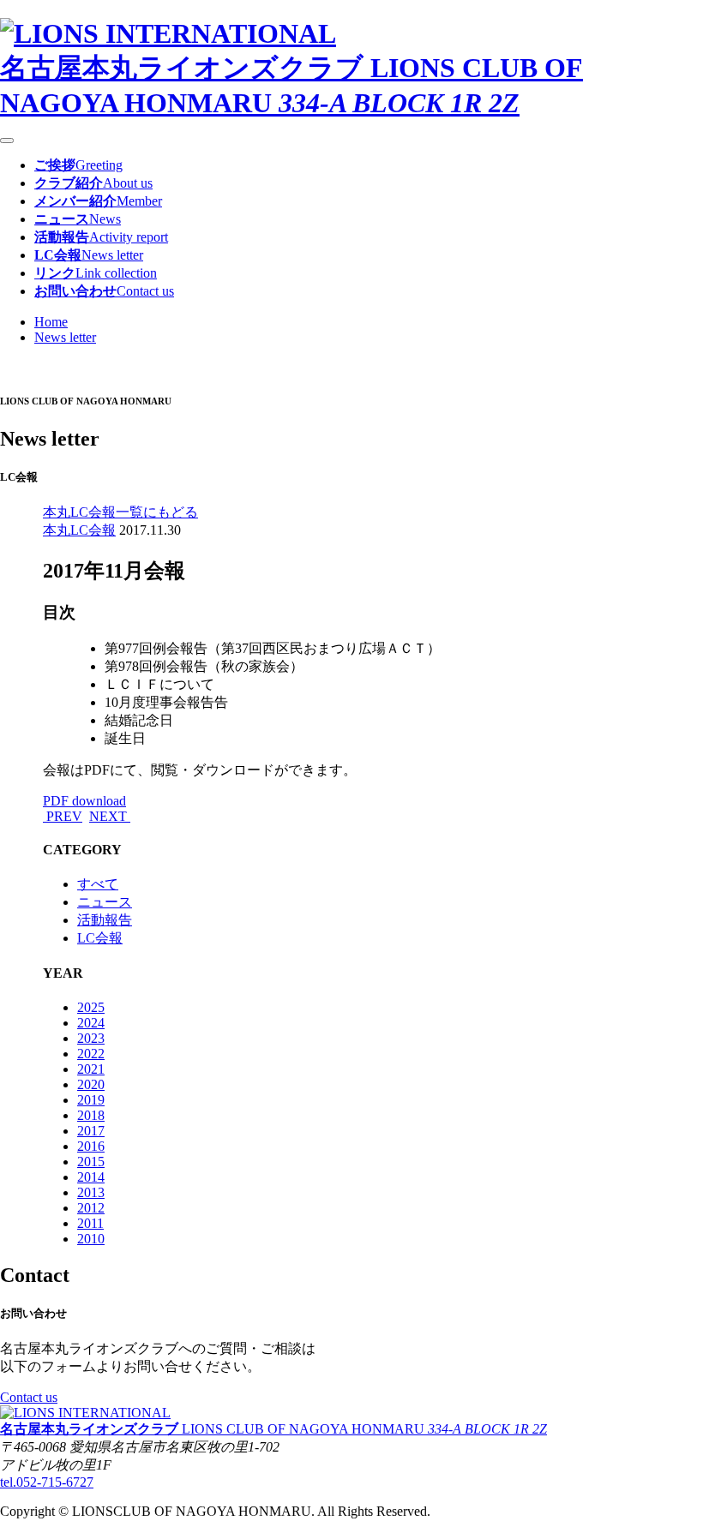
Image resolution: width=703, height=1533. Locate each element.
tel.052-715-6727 (46, 1482)
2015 (91, 1161)
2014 (91, 1177)
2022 (91, 1053)
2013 (91, 1192)
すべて (97, 884)
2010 (91, 1238)
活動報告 (104, 920)
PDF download (84, 800)
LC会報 (100, 938)
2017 (91, 1130)
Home (51, 321)
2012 (91, 1208)
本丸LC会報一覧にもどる (120, 512)
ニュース (104, 902)
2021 (91, 1069)
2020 (91, 1084)
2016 (91, 1146)
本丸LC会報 (79, 530)
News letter (65, 337)
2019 (91, 1100)
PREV (62, 816)
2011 (90, 1223)
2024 (91, 1022)
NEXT (109, 816)
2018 (91, 1115)
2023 (91, 1038)
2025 (91, 1007)
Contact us (28, 1397)
